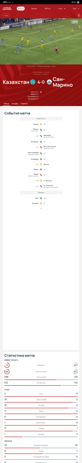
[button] (62, 9)
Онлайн (15, 104)
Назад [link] (6, 15)
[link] (21, 9)
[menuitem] (22, 9)
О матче (24, 104)
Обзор (6, 104)
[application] (41, 41)
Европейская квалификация (7, 9)
